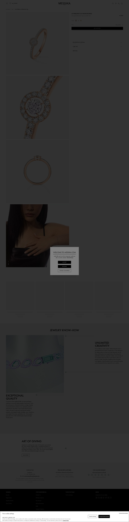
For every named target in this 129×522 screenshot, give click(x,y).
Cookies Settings (92, 516)
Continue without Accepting (123, 513)
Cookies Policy (66, 520)
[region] (64, 516)
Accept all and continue (104, 516)
